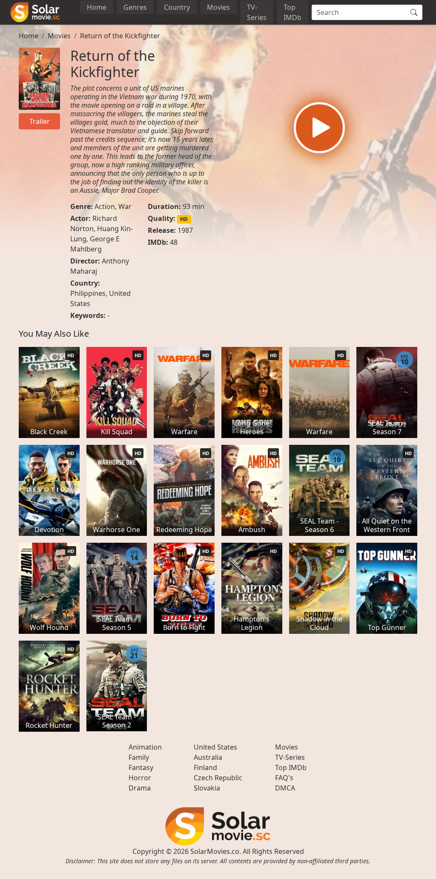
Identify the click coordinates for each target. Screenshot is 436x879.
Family (139, 757)
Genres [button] (135, 7)
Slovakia (207, 788)
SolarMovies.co (214, 851)
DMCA (285, 788)
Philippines (88, 293)
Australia (208, 757)
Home (96, 7)
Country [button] (177, 7)
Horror (140, 777)
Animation (145, 747)
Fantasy (141, 767)
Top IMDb (292, 12)
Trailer (39, 121)
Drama (140, 788)
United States (215, 747)
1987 (185, 230)
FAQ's (284, 777)
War (125, 206)
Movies (218, 7)
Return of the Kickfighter (120, 35)
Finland (205, 767)
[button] (319, 127)
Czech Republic (218, 777)
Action (105, 206)
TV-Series (257, 12)
